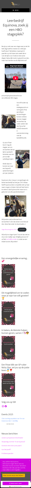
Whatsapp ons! (16, 483)
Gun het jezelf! (6, 449)
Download (22, 230)
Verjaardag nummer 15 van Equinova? (13, 441)
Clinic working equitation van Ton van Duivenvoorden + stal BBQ (13, 419)
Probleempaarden (7, 453)
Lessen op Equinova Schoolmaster (12, 437)
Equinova (15, 4)
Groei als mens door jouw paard (11, 445)
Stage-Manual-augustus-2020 (9, 230)
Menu (17, 10)
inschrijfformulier (11, 239)
